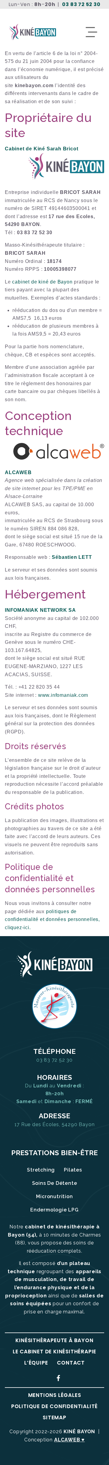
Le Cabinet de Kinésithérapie (54, 1351)
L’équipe (36, 1362)
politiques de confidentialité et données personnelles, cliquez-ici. (52, 919)
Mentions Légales (54, 1395)
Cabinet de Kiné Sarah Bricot (41, 148)
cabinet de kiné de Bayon (42, 281)
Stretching (41, 1170)
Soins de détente (54, 1183)
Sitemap (54, 1417)
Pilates (73, 1170)
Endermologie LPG (54, 1210)
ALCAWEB (18, 472)
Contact (71, 1362)
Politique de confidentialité (54, 1406)
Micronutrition (54, 1196)
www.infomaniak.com (63, 695)
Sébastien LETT (72, 557)
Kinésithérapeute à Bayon (54, 1340)
